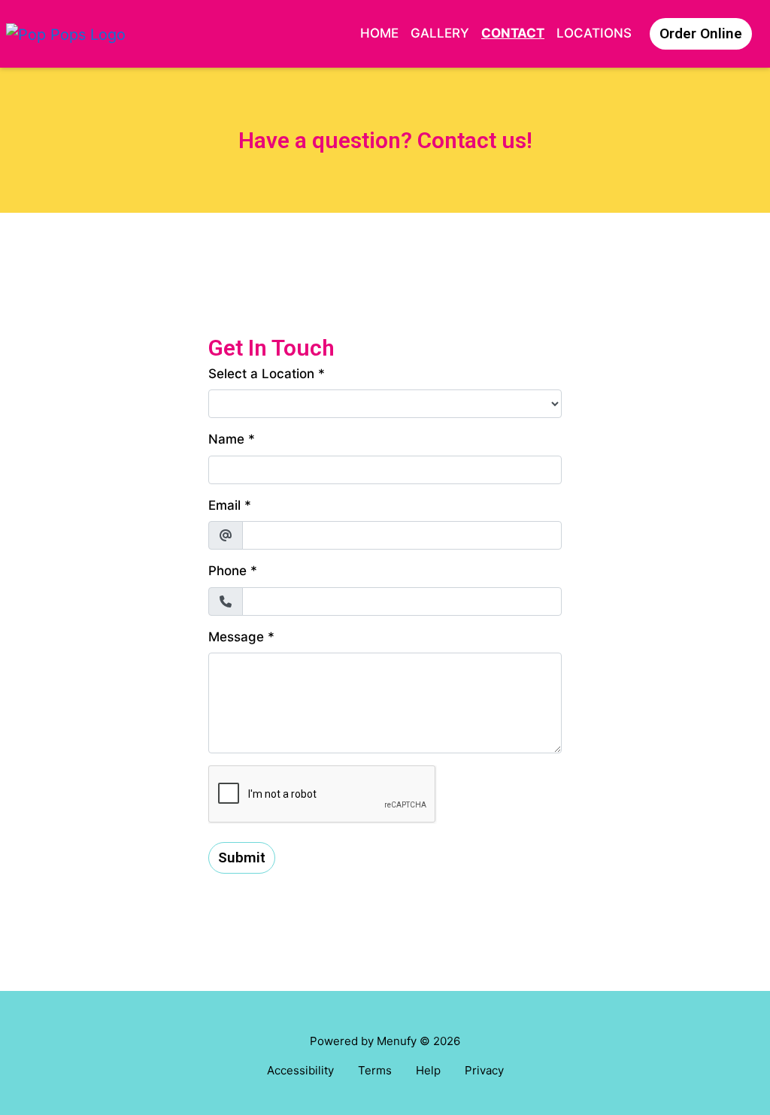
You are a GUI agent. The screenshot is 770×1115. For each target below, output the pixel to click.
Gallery (440, 33)
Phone (227, 570)
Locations (594, 33)
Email (224, 505)
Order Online (700, 33)
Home (379, 33)
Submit (241, 857)
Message (236, 636)
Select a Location (261, 373)
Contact (512, 33)
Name (226, 439)
